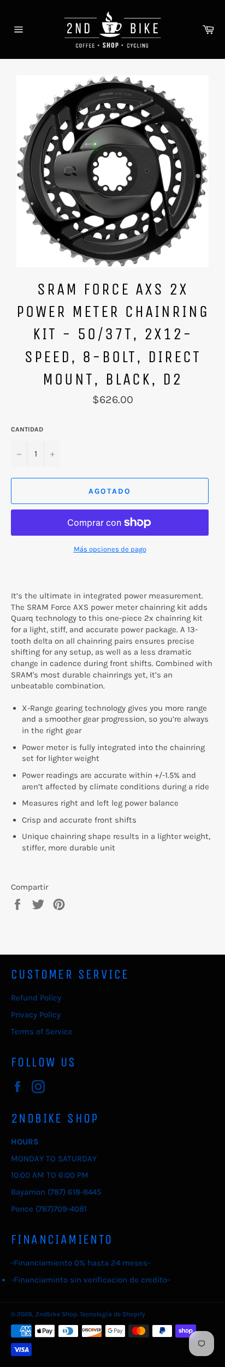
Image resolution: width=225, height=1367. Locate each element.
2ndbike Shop (56, 1314)
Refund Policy (36, 998)
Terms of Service (42, 1031)
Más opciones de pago (110, 549)
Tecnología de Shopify (112, 1314)
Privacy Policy (36, 1015)
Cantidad (27, 429)
